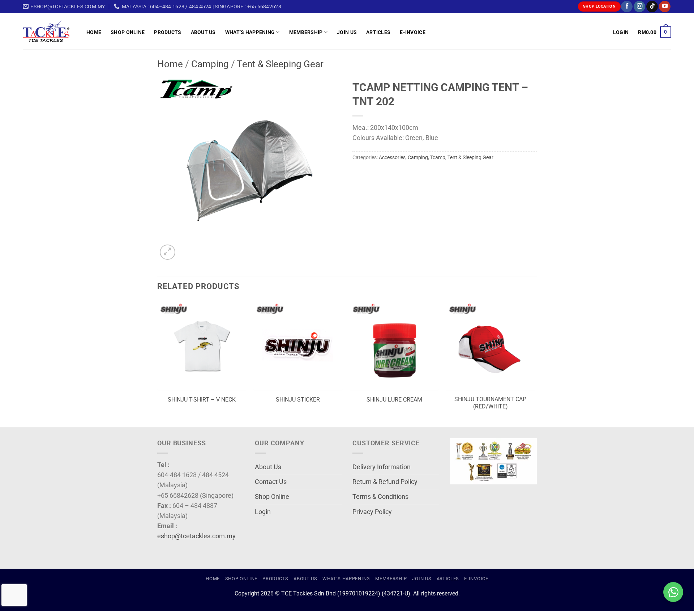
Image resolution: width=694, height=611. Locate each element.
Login (263, 511)
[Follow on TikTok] (652, 7)
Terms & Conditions (380, 496)
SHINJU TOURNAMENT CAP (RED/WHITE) (490, 403)
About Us (203, 32)
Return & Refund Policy (384, 481)
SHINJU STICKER (298, 399)
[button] (621, 32)
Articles (378, 32)
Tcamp (437, 157)
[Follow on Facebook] (627, 7)
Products (167, 32)
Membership (306, 32)
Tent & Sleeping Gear (280, 64)
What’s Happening (250, 32)
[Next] (534, 363)
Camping (210, 64)
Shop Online (128, 32)
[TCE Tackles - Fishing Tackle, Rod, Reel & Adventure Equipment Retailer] (49, 31)
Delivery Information (381, 467)
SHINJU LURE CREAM (394, 399)
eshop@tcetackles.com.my (196, 536)
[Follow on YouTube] (665, 7)
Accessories (392, 157)
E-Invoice (412, 32)
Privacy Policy (372, 511)
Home (93, 32)
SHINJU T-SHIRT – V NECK (202, 399)
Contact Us (271, 481)
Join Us (347, 32)
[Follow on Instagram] (639, 7)
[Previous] (157, 363)
